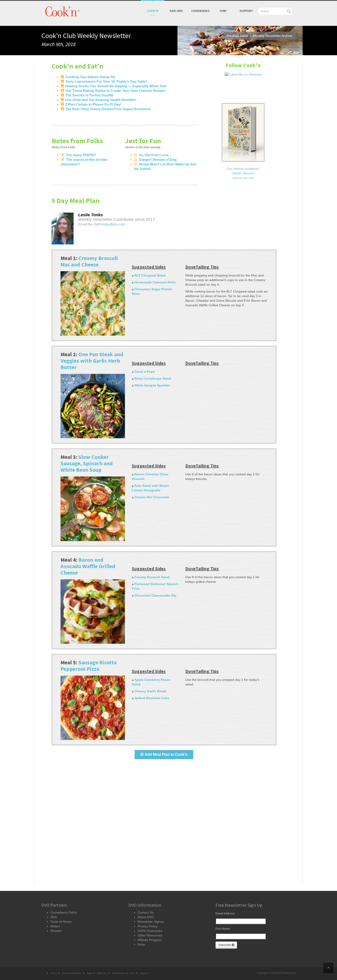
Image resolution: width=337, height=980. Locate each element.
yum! (223, 11)
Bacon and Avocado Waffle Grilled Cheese (88, 566)
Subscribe (225, 945)
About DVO (146, 917)
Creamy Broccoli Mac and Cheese (89, 261)
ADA (53, 917)
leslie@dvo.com (113, 224)
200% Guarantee (150, 931)
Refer (142, 944)
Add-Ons (176, 11)
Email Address (225, 913)
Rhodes (56, 931)
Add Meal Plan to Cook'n (166, 754)
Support (246, 11)
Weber (55, 926)
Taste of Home (61, 921)
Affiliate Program (150, 940)
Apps (89, 973)
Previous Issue (237, 36)
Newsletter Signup (151, 921)
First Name (222, 928)
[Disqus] (164, 825)
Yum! (132, 973)
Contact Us (146, 912)
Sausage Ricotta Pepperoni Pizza (89, 665)
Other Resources (150, 935)
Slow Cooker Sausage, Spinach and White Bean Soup (87, 463)
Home (53, 973)
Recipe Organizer (72, 973)
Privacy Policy (147, 926)
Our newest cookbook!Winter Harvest (243, 173)
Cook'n (152, 11)
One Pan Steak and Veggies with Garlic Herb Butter (92, 361)
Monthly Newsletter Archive (272, 36)
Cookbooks (200, 11)
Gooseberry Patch (63, 912)
